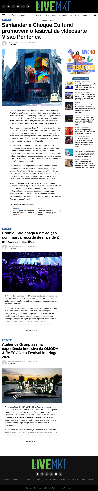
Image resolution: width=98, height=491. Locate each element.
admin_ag (13, 44)
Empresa (38, 15)
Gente (54, 15)
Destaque (30, 204)
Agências (13, 15)
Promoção (63, 15)
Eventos (47, 15)
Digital (30, 15)
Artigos (22, 15)
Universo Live (74, 15)
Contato (45, 20)
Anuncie (85, 15)
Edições (53, 20)
